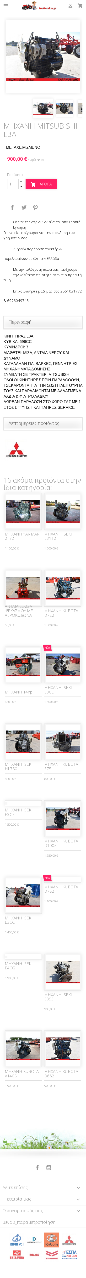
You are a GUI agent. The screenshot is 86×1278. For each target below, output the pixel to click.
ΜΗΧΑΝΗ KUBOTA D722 (61, 613)
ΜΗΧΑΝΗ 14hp (18, 692)
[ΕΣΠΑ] (69, 1254)
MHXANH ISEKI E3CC (18, 920)
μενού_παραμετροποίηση (29, 1222)
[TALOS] (34, 1254)
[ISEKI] (16, 1240)
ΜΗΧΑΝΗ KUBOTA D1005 (61, 843)
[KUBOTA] (51, 1240)
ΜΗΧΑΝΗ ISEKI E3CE (18, 812)
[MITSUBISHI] (69, 1240)
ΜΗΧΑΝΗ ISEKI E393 (58, 997)
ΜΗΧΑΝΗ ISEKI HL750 (18, 766)
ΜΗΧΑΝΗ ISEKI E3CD (58, 690)
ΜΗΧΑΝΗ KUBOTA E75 (61, 766)
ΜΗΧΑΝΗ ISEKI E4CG (18, 966)
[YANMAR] (51, 1254)
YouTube (49, 1167)
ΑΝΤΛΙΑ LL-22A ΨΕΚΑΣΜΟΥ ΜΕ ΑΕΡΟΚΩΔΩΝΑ (19, 610)
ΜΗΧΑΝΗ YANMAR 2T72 (22, 536)
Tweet (24, 207)
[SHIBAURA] (16, 1254)
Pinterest (35, 207)
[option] (43, 56)
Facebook (37, 1167)
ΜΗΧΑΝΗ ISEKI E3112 (58, 536)
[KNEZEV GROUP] (34, 1240)
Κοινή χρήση (12, 207)
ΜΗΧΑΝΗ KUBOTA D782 (61, 889)
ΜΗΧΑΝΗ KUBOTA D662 (61, 1074)
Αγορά (41, 184)
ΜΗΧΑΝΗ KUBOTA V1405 (22, 1074)
